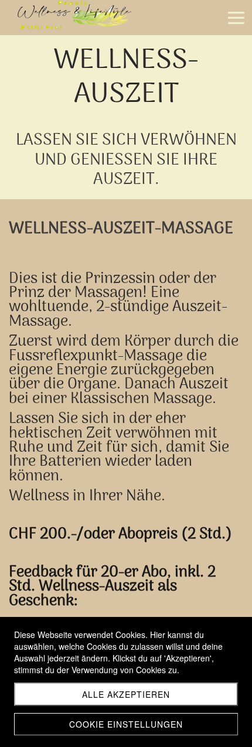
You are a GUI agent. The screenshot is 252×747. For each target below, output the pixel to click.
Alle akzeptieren (126, 694)
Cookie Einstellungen (126, 724)
